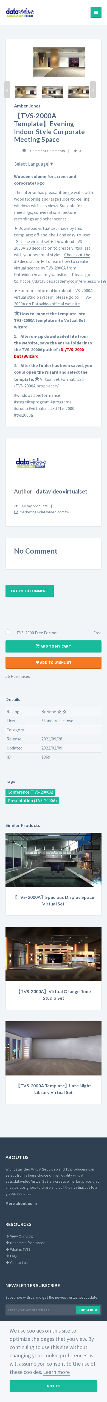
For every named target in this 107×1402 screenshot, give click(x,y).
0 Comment (36, 150)
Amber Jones (27, 105)
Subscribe (88, 1310)
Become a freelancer (27, 1242)
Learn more (56, 1371)
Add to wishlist (55, 662)
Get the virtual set (33, 241)
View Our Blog (21, 1236)
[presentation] (7, 89)
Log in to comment (29, 590)
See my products (33, 505)
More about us (19, 1203)
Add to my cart (55, 646)
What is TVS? (19, 1249)
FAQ (13, 1255)
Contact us (18, 1262)
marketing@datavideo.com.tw (44, 511)
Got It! (54, 1386)
